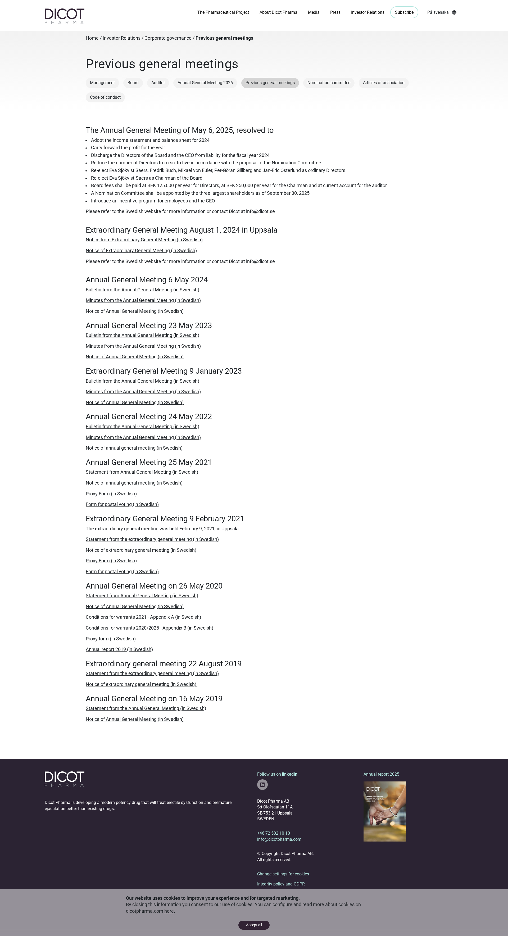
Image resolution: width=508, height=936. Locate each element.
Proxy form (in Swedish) (111, 638)
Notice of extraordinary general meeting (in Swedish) (141, 550)
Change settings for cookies (283, 873)
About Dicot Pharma (278, 12)
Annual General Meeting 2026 (205, 82)
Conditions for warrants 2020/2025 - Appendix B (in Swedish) (149, 628)
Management (102, 82)
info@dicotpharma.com (279, 839)
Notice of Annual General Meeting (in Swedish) (135, 311)
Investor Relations (367, 12)
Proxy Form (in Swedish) (111, 493)
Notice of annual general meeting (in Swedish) (134, 448)
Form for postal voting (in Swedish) (122, 504)
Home (92, 38)
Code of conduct (105, 97)
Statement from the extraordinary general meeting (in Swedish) (152, 539)
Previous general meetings (270, 82)
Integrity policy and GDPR (281, 884)
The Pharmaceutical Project (223, 12)
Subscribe (404, 12)
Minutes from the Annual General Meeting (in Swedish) (143, 300)
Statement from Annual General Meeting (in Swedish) (142, 472)
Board (133, 82)
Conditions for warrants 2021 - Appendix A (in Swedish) (143, 617)
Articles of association (384, 82)
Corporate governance (168, 38)
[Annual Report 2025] (385, 811)
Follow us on (277, 774)
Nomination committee (328, 82)
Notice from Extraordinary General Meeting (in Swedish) (144, 239)
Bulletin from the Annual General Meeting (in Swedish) (142, 289)
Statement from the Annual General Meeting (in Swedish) (146, 708)
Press (335, 12)
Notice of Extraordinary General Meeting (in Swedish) (141, 250)
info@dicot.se (260, 211)
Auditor (158, 82)
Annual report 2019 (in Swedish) (119, 649)
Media (314, 12)
